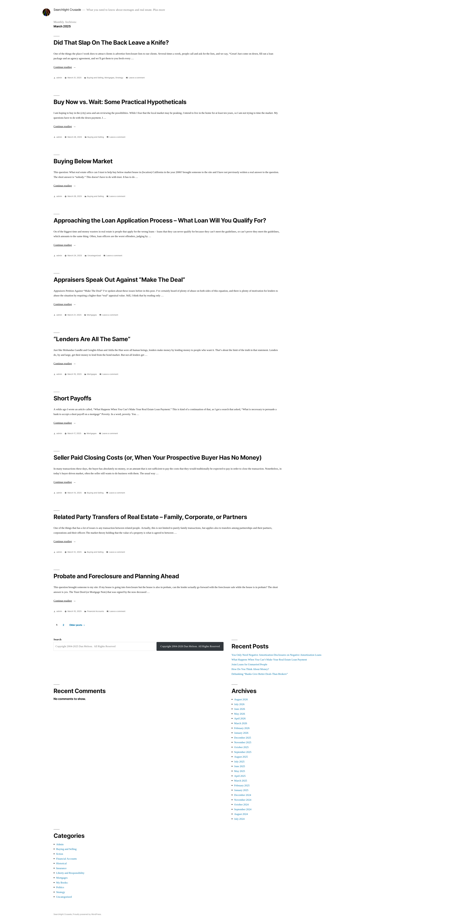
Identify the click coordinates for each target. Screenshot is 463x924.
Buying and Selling (95, 78)
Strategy (119, 78)
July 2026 (239, 704)
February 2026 (242, 728)
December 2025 (242, 737)
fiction (59, 854)
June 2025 (239, 766)
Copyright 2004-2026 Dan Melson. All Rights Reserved (190, 646)
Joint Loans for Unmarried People (249, 664)
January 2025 (241, 790)
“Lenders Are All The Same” (92, 339)
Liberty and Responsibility (70, 873)
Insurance (61, 868)
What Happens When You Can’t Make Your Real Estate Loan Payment (269, 659)
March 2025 (240, 780)
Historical (61, 863)
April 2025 (240, 776)
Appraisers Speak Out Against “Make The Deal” (119, 279)
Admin (60, 844)
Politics (60, 887)
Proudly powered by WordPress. (87, 914)
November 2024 (242, 800)
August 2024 (241, 814)
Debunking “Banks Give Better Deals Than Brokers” (260, 674)
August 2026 (241, 699)
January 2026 (241, 733)
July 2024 (239, 819)
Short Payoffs (72, 398)
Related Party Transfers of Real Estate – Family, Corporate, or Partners (150, 516)
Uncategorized (94, 255)
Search (57, 639)
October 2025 (241, 747)
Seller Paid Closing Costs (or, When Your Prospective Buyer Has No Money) (158, 457)
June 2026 (239, 709)
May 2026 (239, 713)
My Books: (62, 882)
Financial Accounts (95, 611)
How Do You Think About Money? (250, 669)
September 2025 (242, 752)
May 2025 (239, 771)
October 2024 (241, 804)
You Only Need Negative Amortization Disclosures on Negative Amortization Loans (276, 655)
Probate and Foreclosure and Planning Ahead (116, 576)
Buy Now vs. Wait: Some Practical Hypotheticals (120, 101)
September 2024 (242, 809)
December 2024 (242, 795)
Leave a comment (137, 78)
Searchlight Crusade (67, 9)
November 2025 (242, 742)
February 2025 (242, 785)
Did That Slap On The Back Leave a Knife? (111, 42)
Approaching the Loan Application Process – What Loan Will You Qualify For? (160, 220)
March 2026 (240, 723)
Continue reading (65, 67)
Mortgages (109, 78)
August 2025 (241, 756)
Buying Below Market (83, 161)
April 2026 (240, 718)
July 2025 (239, 761)
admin (59, 78)
